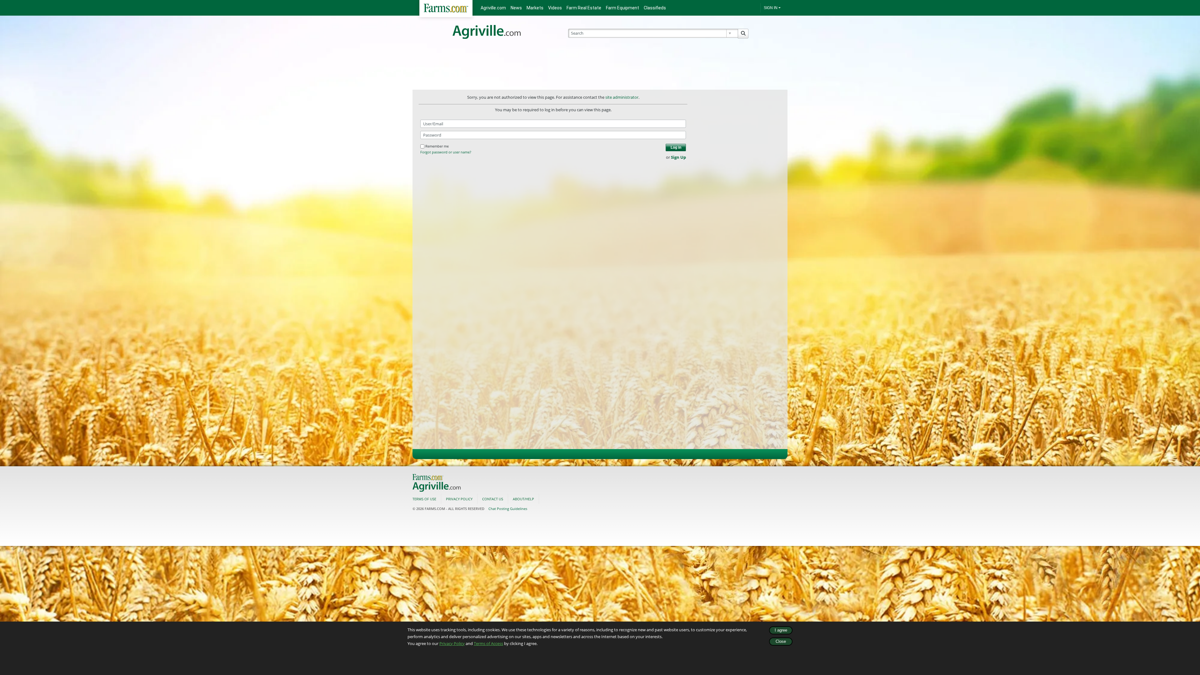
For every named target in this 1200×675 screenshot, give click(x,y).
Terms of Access (488, 643)
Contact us (492, 499)
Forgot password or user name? (445, 152)
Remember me (437, 146)
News (516, 7)
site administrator (621, 97)
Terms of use (424, 499)
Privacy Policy (452, 643)
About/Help (523, 499)
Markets (535, 7)
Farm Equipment (622, 7)
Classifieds (655, 7)
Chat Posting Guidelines (507, 508)
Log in (676, 147)
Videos (555, 7)
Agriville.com (493, 7)
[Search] (743, 33)
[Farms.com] (445, 8)
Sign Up (678, 157)
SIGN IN (771, 8)
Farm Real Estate (584, 7)
